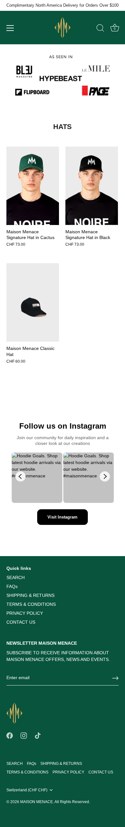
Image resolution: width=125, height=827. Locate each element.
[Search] (100, 29)
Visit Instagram (62, 517)
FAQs (12, 586)
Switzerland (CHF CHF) (26, 790)
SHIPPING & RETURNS (30, 595)
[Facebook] (9, 735)
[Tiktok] (38, 735)
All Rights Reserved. (72, 802)
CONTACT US (20, 622)
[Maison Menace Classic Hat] (32, 302)
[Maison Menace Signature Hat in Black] (91, 186)
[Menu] (10, 28)
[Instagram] (24, 735)
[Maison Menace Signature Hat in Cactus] (32, 186)
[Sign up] (115, 678)
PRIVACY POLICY (24, 613)
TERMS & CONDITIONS (31, 604)
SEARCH (15, 577)
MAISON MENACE (36, 802)
